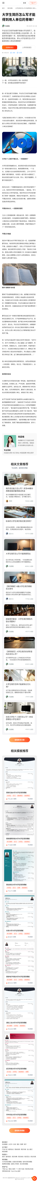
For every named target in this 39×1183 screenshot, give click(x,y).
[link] (9, 8)
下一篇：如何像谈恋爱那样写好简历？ (14, 83)
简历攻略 (9, 8)
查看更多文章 (20, 740)
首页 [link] (3, 8)
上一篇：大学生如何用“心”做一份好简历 (15, 80)
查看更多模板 (20, 1130)
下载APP (33, 3)
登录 (24, 3)
